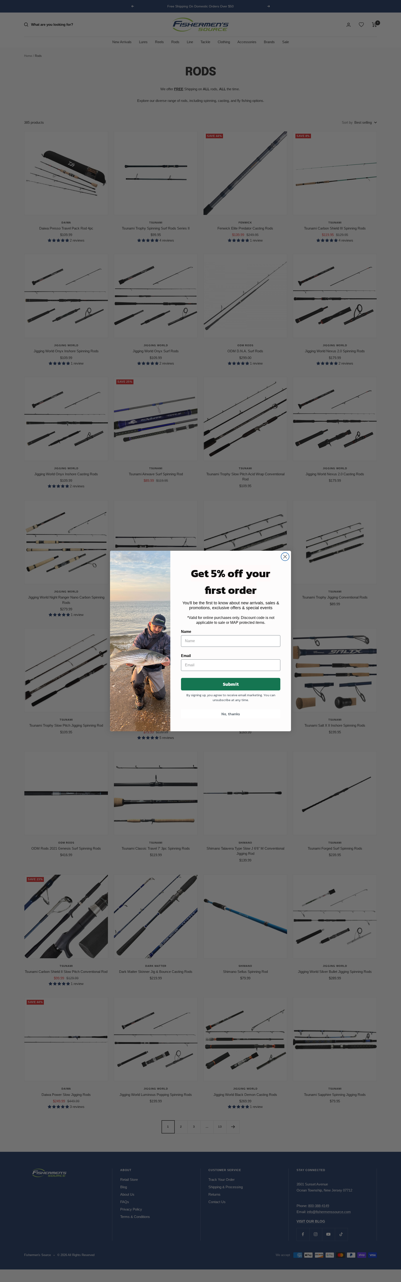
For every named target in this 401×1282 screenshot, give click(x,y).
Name (186, 632)
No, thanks (230, 714)
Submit (231, 684)
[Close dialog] (285, 557)
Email (186, 656)
